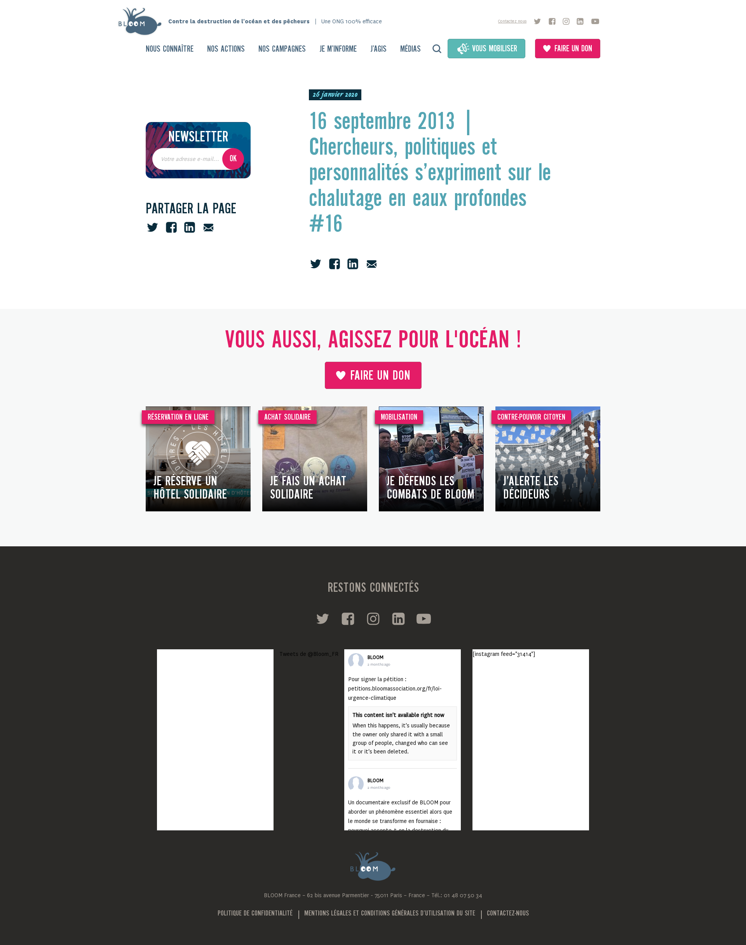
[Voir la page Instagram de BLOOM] (566, 21)
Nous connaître (169, 49)
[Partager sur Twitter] (152, 227)
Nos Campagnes (282, 49)
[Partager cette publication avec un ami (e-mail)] (208, 227)
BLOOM (375, 657)
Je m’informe (338, 49)
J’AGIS (378, 49)
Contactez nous (512, 21)
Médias (410, 49)
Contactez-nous (508, 913)
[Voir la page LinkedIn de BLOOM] (580, 21)
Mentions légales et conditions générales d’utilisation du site (389, 913)
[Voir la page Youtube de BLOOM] (595, 21)
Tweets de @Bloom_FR (308, 653)
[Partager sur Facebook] (171, 227)
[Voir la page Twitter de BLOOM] (537, 21)
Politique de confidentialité (255, 913)
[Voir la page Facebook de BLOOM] (552, 21)
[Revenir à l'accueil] (142, 21)
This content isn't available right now (398, 714)
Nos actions (226, 49)
